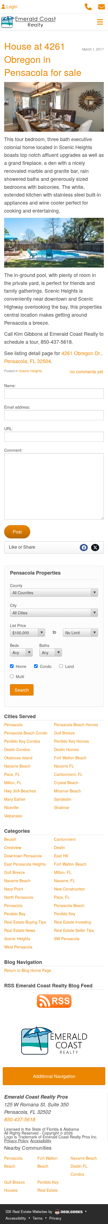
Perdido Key (64, 913)
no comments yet (86, 371)
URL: (8, 428)
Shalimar (62, 807)
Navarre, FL (64, 880)
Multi (20, 676)
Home (21, 666)
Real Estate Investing (72, 922)
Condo (46, 666)
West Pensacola (18, 947)
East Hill (61, 855)
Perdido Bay (14, 913)
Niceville (11, 807)
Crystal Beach (66, 782)
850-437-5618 (19, 1119)
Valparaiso (13, 815)
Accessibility (40, 1140)
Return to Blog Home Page (27, 970)
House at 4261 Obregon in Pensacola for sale (42, 59)
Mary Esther (14, 799)
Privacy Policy (16, 1140)
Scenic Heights (30, 370)
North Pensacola (18, 897)
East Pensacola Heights (25, 864)
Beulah (10, 839)
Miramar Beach (67, 791)
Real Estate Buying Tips (25, 922)
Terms (38, 1218)
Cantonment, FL (68, 774)
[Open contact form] (101, 6)
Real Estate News (19, 930)
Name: (10, 385)
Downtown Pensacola (23, 855)
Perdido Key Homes (71, 741)
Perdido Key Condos (22, 741)
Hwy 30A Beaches (20, 791)
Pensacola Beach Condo (25, 733)
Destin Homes (66, 749)
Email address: (17, 407)
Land (69, 666)
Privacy (55, 1218)
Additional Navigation (54, 1076)
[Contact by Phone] (88, 6)
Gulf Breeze (64, 733)
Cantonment (65, 839)
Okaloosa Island (18, 757)
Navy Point (13, 889)
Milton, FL (13, 782)
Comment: (13, 450)
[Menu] (100, 21)
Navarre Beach (17, 766)
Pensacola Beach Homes (76, 724)
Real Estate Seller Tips (74, 930)
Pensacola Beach (69, 905)
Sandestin (62, 799)
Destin (59, 847)
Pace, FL (12, 774)
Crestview (12, 847)
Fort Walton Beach (70, 757)
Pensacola (13, 724)
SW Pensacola (66, 938)
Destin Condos (17, 749)
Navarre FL (64, 766)
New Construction (69, 889)
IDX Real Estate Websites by (29, 1211)
